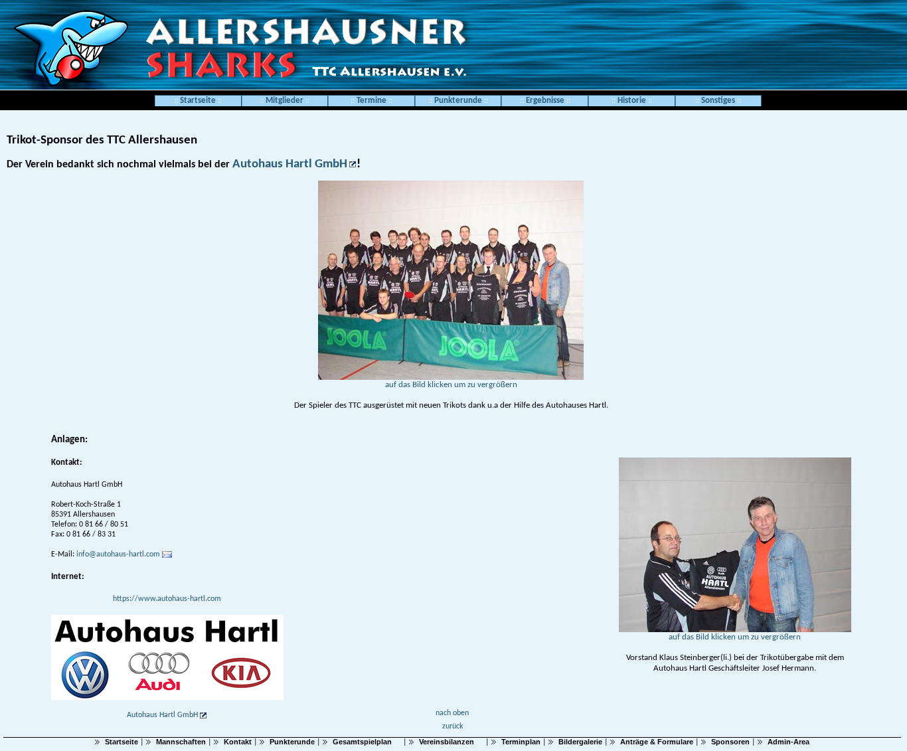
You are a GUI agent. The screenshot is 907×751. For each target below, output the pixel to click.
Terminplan (520, 742)
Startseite (198, 100)
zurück (452, 726)
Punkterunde (292, 742)
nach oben (452, 713)
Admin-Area (788, 742)
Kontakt (238, 742)
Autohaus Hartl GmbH (289, 164)
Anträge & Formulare (656, 742)
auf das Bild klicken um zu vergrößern (451, 384)
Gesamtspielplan (362, 742)
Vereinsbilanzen (446, 742)
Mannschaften (181, 742)
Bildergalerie (580, 742)
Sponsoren (730, 742)
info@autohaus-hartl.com (117, 554)
